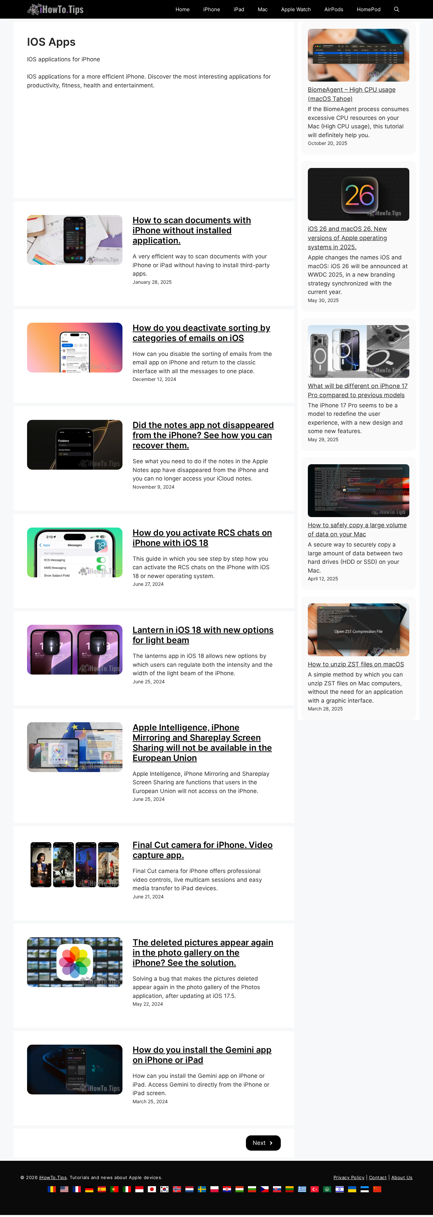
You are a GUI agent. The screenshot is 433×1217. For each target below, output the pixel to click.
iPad (239, 9)
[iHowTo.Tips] (55, 9)
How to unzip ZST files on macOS (356, 664)
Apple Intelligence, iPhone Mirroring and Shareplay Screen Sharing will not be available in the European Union (202, 742)
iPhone (211, 9)
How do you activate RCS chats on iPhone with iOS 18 (202, 538)
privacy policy (349, 1177)
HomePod (369, 9)
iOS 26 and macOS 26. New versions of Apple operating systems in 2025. (347, 238)
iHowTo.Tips (53, 1177)
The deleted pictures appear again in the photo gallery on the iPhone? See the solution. (203, 952)
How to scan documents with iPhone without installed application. (192, 230)
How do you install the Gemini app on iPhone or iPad (202, 1055)
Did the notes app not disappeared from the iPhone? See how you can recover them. (203, 435)
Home (183, 9)
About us (402, 1177)
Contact (378, 1177)
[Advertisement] (154, 137)
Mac (263, 9)
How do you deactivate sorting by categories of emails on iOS (201, 333)
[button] (396, 9)
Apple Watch (296, 9)
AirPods (333, 9)
